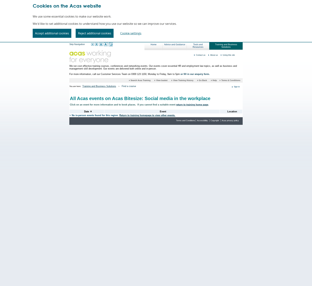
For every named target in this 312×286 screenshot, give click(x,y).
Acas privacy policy (230, 120)
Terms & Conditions (230, 80)
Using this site (229, 55)
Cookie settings (130, 33)
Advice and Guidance (174, 44)
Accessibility (202, 120)
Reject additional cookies (94, 33)
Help (215, 80)
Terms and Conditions (185, 120)
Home (154, 44)
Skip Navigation (77, 44)
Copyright (215, 120)
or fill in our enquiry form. (195, 74)
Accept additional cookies (52, 33)
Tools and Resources (198, 45)
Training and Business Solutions (226, 45)
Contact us (200, 55)
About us (214, 55)
